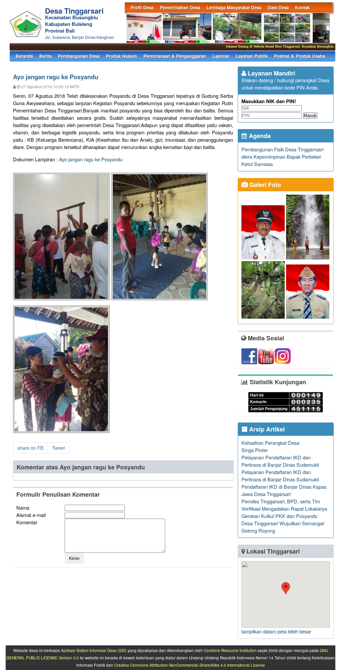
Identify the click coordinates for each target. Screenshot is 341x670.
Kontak (302, 7)
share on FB (30, 447)
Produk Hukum (121, 56)
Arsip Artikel (266, 429)
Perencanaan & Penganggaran (175, 56)
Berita (45, 56)
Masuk (310, 115)
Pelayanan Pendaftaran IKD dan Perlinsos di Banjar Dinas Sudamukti (280, 461)
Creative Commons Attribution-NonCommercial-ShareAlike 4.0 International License (189, 665)
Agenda (259, 135)
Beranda (24, 56)
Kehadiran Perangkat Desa (270, 442)
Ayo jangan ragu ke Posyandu (91, 159)
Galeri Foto (264, 184)
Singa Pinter (254, 449)
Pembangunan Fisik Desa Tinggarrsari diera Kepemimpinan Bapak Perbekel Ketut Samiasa (282, 156)
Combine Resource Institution (230, 650)
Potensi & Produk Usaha (299, 56)
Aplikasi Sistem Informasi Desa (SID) (94, 650)
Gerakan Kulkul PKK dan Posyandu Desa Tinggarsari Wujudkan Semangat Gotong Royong (282, 523)
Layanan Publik (252, 56)
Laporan (220, 56)
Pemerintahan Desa (180, 7)
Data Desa (278, 7)
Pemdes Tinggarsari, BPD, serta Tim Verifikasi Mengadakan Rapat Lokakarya (284, 505)
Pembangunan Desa (79, 56)
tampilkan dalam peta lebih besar (276, 631)
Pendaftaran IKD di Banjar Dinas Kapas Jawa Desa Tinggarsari (283, 490)
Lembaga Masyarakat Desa (233, 7)
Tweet (58, 447)
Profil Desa (142, 7)
